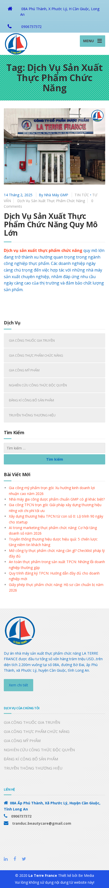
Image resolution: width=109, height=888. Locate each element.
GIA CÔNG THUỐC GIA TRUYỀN (32, 340)
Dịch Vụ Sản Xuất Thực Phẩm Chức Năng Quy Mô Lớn (51, 224)
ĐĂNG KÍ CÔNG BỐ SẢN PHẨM (31, 400)
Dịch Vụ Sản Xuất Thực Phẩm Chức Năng (51, 200)
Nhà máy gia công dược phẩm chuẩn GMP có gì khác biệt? (57, 499)
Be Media (86, 875)
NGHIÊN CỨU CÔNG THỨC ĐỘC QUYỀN (38, 385)
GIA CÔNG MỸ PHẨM (24, 370)
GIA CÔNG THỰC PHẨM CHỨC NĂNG (36, 355)
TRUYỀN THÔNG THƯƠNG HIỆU (32, 415)
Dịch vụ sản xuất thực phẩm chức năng (43, 250)
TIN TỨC (82, 194)
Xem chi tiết (18, 685)
